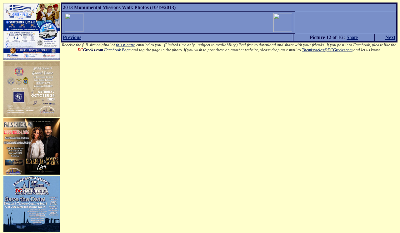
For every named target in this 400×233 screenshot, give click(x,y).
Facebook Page (104, 49)
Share (352, 37)
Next (390, 37)
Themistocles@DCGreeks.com (327, 49)
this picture (125, 44)
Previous (72, 37)
